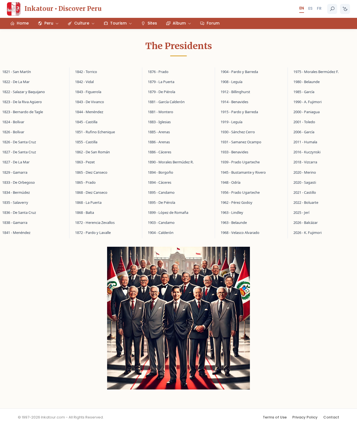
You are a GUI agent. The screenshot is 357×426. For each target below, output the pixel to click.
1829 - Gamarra (14, 172)
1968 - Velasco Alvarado (240, 232)
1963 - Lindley (232, 212)
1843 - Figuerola (88, 91)
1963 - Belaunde (234, 222)
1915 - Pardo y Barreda (239, 111)
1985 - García (303, 91)
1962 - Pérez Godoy (236, 202)
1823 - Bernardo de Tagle (22, 111)
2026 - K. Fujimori (307, 232)
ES (310, 8)
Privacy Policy (305, 417)
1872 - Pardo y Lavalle (93, 232)
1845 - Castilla (86, 121)
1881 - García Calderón (166, 101)
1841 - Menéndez (16, 232)
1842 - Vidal (84, 81)
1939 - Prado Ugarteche (240, 161)
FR (319, 8)
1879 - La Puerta (161, 81)
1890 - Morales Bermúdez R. (171, 161)
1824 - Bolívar (13, 121)
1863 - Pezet (85, 161)
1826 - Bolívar (13, 131)
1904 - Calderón (160, 232)
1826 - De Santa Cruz (19, 141)
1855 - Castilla (86, 141)
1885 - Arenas (159, 131)
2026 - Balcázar (305, 222)
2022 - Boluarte (305, 202)
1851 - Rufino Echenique (95, 131)
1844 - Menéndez (89, 111)
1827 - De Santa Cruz (19, 151)
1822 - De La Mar (16, 81)
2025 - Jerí (301, 212)
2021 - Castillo (304, 192)
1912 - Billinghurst (235, 91)
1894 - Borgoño (160, 172)
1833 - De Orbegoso (18, 182)
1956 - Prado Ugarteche (240, 192)
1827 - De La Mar (16, 161)
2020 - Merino (304, 172)
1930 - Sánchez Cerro (238, 131)
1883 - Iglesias (159, 121)
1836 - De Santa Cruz (19, 212)
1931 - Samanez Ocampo (241, 141)
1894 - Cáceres (159, 182)
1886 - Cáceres (159, 151)
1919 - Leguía (231, 121)
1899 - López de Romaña (168, 212)
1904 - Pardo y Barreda (239, 71)
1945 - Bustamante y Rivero (243, 172)
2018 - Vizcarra (305, 161)
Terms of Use (275, 417)
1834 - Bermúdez (16, 192)
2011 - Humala (305, 141)
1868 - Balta (84, 212)
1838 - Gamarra (14, 222)
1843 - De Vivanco (89, 101)
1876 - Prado (158, 71)
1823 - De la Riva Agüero (22, 101)
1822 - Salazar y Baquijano (23, 91)
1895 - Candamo (161, 192)
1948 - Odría (230, 182)
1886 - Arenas (159, 141)
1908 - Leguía (231, 81)
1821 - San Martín (16, 71)
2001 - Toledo (304, 121)
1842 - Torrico (86, 71)
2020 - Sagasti (304, 182)
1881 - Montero (160, 111)
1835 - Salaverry (15, 202)
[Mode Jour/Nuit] (345, 9)
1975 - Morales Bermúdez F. (316, 71)
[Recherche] (332, 9)
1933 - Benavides (234, 151)
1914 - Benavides (234, 101)
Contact (331, 417)
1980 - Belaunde (306, 81)
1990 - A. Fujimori (307, 101)
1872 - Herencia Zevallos (95, 222)
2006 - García (303, 131)
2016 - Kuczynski (306, 151)
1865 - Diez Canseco (91, 172)
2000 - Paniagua (306, 111)
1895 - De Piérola (161, 202)
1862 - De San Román (92, 151)
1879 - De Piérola (161, 91)
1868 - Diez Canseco (91, 192)
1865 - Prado (85, 182)
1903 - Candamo (161, 222)
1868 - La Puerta (88, 202)
